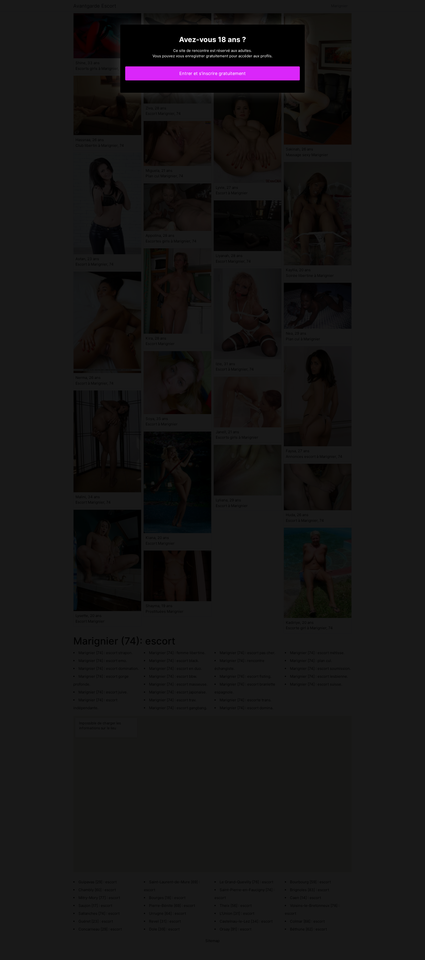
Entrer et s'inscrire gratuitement (212, 73)
